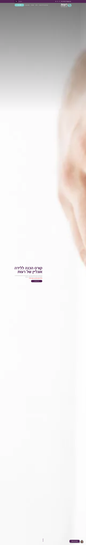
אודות (36, 5)
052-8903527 (66, 1)
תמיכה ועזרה (27, 5)
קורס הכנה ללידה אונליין (43, 5)
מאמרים (32, 5)
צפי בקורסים (36, 281)
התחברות (20, 1)
